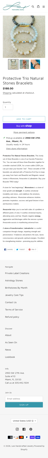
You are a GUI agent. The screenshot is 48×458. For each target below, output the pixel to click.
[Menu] (43, 6)
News (8, 349)
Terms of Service (14, 309)
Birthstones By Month (16, 287)
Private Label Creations (17, 273)
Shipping (7, 93)
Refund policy (12, 317)
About (8, 335)
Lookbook (10, 357)
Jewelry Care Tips (14, 295)
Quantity (7, 102)
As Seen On (11, 342)
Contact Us (11, 302)
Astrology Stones (14, 280)
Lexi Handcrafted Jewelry (23, 446)
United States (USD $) (23, 421)
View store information (16, 148)
